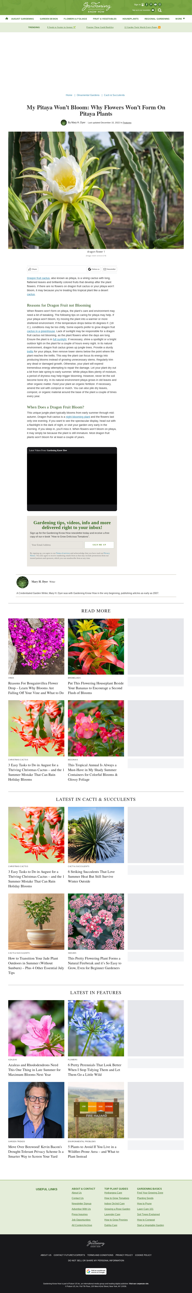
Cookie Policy (143, 1255)
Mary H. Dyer (78, 122)
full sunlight (59, 339)
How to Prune (144, 1203)
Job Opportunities (81, 1220)
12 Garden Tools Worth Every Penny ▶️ (142, 27)
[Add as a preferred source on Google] (96, 1271)
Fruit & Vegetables (105, 19)
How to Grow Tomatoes (116, 1198)
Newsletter (111, 269)
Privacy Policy (124, 1255)
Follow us (95, 269)
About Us (77, 1192)
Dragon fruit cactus (38, 278)
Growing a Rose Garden (117, 1209)
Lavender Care (112, 1214)
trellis (30, 351)
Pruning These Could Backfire (99, 27)
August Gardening (22, 19)
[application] (72, 479)
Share (34, 269)
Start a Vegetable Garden (150, 1225)
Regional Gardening (157, 19)
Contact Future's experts (69, 1255)
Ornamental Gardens (88, 95)
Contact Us (78, 1198)
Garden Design (49, 19)
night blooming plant (78, 416)
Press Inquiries (80, 1214)
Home (69, 95)
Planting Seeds (145, 1198)
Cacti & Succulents (114, 95)
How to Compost (146, 1220)
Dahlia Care (110, 1225)
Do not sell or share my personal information (96, 1260)
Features (127, 122)
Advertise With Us (81, 1209)
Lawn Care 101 (145, 1209)
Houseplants (131, 19)
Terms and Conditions (100, 1255)
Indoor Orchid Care (114, 1203)
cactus (31, 294)
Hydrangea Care (113, 1192)
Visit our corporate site (138, 1284)
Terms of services (63, 553)
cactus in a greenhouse (41, 331)
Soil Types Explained (148, 1214)
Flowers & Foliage (75, 19)
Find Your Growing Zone (150, 1192)
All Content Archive (82, 1225)
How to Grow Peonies (116, 1220)
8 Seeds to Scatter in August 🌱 (61, 27)
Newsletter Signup (81, 1203)
